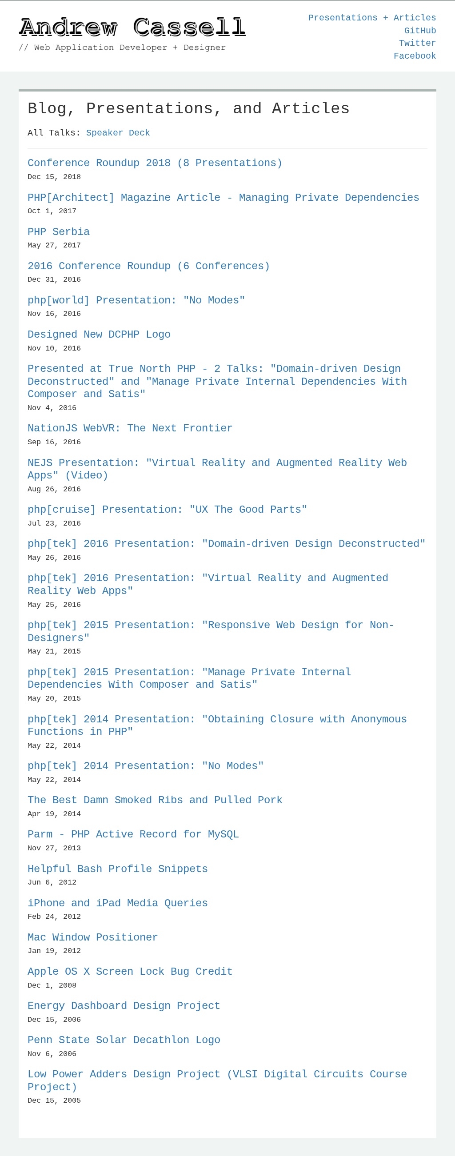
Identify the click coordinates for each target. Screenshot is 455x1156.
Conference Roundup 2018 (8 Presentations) (155, 163)
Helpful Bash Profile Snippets (118, 869)
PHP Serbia (59, 232)
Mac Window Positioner (93, 938)
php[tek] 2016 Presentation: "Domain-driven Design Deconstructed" (227, 544)
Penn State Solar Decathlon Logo (124, 1040)
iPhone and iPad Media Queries (118, 903)
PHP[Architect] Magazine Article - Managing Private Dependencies (223, 198)
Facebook (415, 56)
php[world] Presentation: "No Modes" (136, 301)
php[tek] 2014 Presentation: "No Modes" (146, 766)
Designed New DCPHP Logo (99, 335)
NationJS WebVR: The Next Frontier (130, 428)
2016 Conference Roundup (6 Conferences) (149, 266)
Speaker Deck (118, 133)
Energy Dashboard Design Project (124, 1006)
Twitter (417, 43)
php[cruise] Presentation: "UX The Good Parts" (167, 510)
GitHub (420, 31)
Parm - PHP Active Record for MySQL (133, 835)
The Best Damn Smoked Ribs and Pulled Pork (155, 800)
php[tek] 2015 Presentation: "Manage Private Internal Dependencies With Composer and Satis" (189, 678)
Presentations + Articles (372, 18)
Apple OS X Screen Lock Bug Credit (130, 972)
